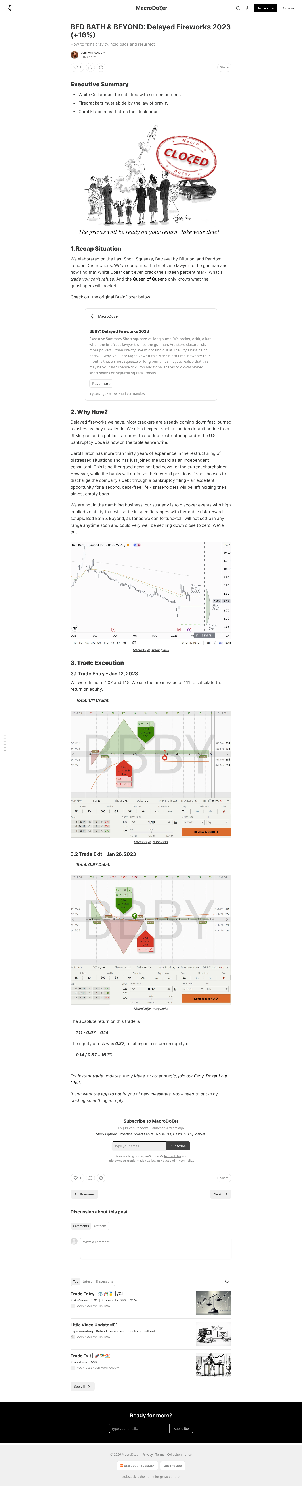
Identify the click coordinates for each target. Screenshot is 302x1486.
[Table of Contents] (5, 743)
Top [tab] (75, 1281)
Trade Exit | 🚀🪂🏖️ (90, 1355)
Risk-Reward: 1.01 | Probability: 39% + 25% (104, 1300)
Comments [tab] (81, 1226)
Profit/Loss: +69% (84, 1362)
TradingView (160, 650)
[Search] (237, 8)
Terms (159, 1454)
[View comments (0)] (90, 67)
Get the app (173, 1465)
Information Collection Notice (149, 1160)
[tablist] (90, 1226)
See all (79, 1386)
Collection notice (179, 1454)
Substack (129, 1476)
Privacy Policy (184, 1160)
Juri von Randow (93, 52)
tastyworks (160, 842)
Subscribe (265, 8)
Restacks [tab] (99, 1226)
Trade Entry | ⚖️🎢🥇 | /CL (97, 1293)
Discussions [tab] (104, 1281)
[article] (151, 1303)
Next (218, 1194)
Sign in (288, 8)
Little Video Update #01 (94, 1324)
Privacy (147, 1454)
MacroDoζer (141, 650)
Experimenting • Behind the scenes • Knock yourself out (113, 1331)
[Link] (64, 84)
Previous (87, 1194)
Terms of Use (172, 1156)
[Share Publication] (247, 8)
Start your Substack (139, 1465)
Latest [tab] (87, 1281)
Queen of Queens (150, 279)
